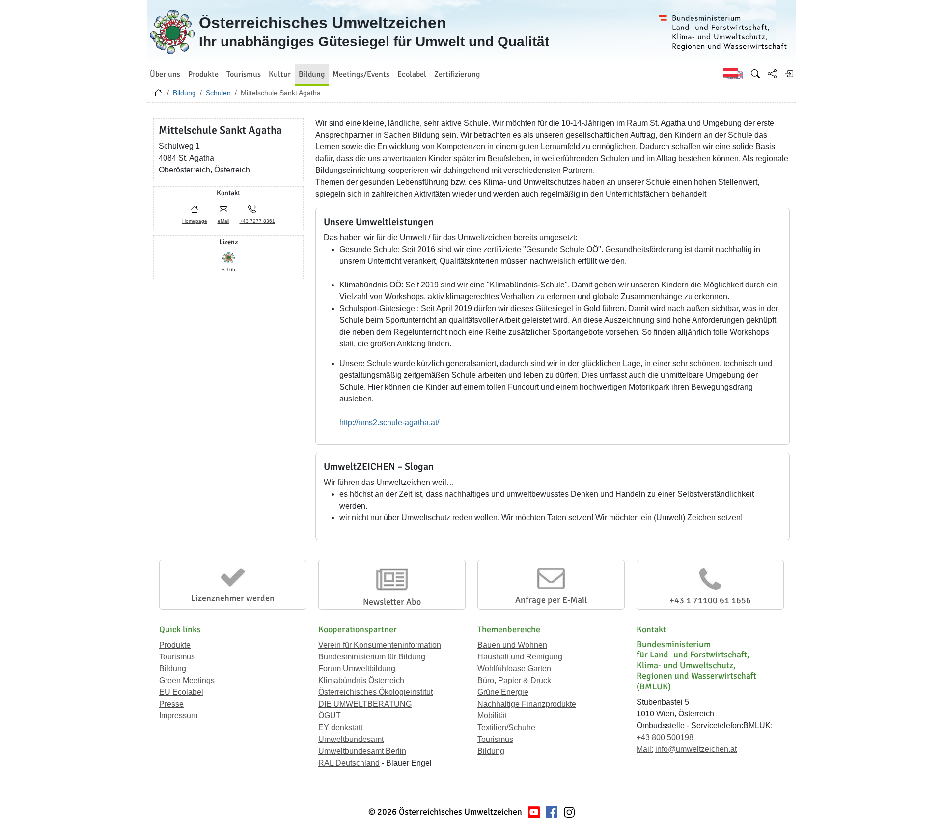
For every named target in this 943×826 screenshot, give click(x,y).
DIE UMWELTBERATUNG (365, 704)
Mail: (645, 749)
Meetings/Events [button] (361, 74)
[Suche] (755, 73)
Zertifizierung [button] (457, 74)
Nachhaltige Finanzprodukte (526, 704)
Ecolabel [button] (411, 74)
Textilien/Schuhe (506, 727)
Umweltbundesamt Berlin (362, 751)
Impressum (178, 716)
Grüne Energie (502, 692)
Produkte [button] (203, 74)
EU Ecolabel (181, 692)
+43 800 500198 (665, 737)
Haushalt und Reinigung (519, 657)
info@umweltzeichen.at (696, 749)
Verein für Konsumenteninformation (379, 645)
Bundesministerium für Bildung (371, 657)
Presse (171, 704)
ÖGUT (329, 716)
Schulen (218, 93)
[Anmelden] (788, 73)
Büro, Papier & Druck (514, 680)
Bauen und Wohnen (512, 645)
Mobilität (492, 716)
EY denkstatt (340, 727)
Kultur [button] (280, 74)
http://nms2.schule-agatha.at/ (389, 422)
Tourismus (177, 657)
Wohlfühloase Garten (514, 668)
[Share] (772, 73)
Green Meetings (187, 680)
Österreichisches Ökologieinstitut (375, 692)
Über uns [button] (165, 74)
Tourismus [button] (243, 74)
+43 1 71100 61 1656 (710, 600)
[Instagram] (569, 812)
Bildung (184, 93)
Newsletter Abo (392, 602)
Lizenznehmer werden (233, 598)
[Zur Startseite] (158, 95)
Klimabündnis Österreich (361, 680)
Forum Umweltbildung (356, 668)
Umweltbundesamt (351, 739)
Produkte (175, 645)
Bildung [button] (312, 74)
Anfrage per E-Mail (551, 600)
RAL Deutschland (349, 763)
